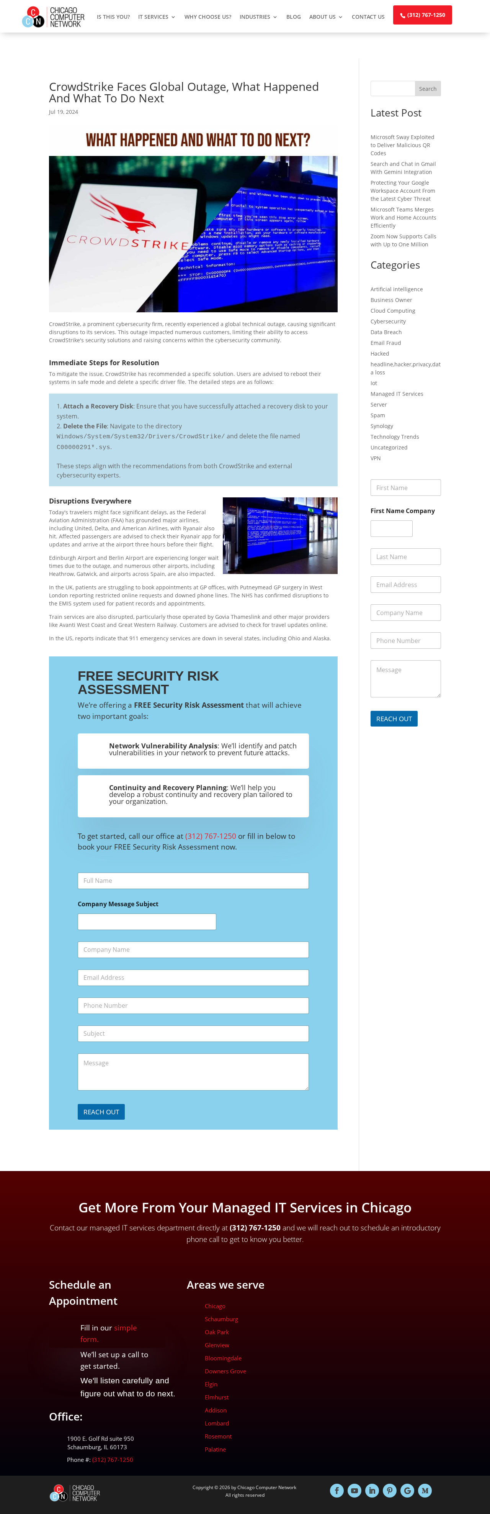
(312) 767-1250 (426, 14)
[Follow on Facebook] (337, 1491)
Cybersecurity (388, 321)
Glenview (217, 1345)
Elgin (211, 1384)
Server (379, 404)
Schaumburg (221, 1319)
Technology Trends (395, 436)
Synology (382, 426)
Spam (378, 415)
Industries (255, 16)
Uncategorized (389, 447)
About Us (322, 16)
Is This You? (113, 16)
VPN (376, 458)
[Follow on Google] (407, 1491)
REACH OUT (101, 1111)
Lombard (217, 1423)
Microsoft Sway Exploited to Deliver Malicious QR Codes (402, 145)
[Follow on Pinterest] (390, 1491)
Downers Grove (225, 1371)
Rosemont (218, 1436)
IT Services (153, 16)
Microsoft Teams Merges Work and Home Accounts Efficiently (403, 217)
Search (428, 88)
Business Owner (391, 299)
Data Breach (386, 332)
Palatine (215, 1449)
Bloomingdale (223, 1358)
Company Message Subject (118, 904)
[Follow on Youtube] (354, 1491)
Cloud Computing (393, 310)
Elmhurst (217, 1397)
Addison (216, 1410)
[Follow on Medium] (425, 1491)
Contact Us (368, 16)
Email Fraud (386, 342)
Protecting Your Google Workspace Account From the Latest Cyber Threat (403, 190)
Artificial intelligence (397, 289)
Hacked (380, 353)
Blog (293, 16)
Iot (374, 383)
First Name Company (403, 511)
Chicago (215, 1306)
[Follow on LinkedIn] (372, 1491)
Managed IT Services (397, 393)
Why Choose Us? (208, 16)
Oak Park (217, 1332)
